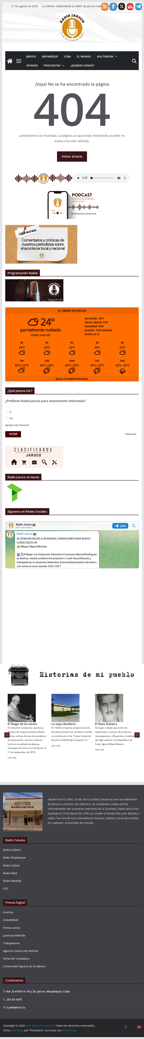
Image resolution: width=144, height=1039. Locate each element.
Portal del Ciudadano (16, 958)
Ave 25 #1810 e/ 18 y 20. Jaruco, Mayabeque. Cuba (37, 991)
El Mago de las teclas (22, 724)
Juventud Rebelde (14, 935)
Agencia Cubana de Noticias (20, 951)
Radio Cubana (12, 850)
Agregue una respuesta (17, 425)
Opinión (32, 65)
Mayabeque (50, 56)
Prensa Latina (11, 928)
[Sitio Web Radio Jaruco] (72, 16)
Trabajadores (11, 943)
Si (10, 411)
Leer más (12, 757)
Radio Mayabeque (14, 857)
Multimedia (105, 56)
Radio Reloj (10, 873)
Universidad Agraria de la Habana (24, 966)
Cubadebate (10, 920)
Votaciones (130, 434)
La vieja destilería (63, 724)
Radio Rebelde (12, 881)
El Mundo (84, 56)
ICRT (6, 888)
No (11, 418)
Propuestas (52, 65)
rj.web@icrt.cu (15, 1007)
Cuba (67, 56)
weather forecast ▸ (72, 378)
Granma (8, 912)
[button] (115, 56)
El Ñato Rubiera (106, 724)
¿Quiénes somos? (82, 65)
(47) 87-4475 (14, 999)
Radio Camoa (11, 865)
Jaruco (31, 56)
